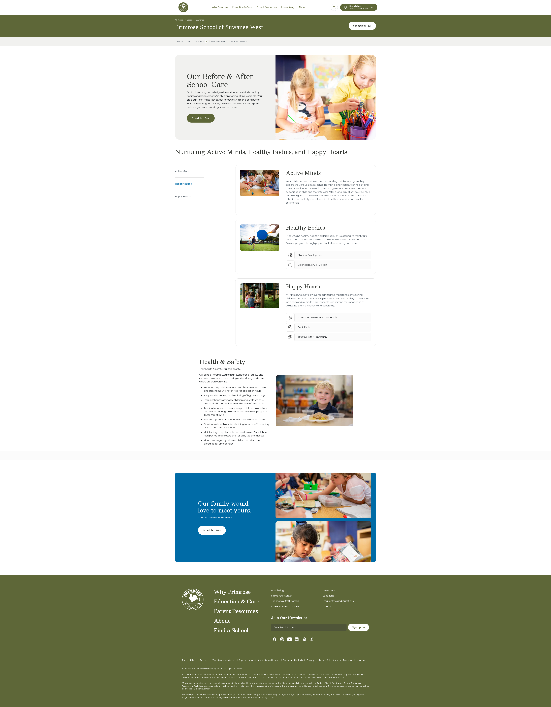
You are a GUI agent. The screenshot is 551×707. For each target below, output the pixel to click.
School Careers (239, 41)
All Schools (180, 20)
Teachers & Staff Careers (285, 601)
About (222, 620)
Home (180, 41)
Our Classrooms (195, 41)
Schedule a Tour (362, 25)
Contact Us (329, 606)
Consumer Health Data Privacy (298, 660)
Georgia (190, 20)
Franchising (277, 590)
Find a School (231, 630)
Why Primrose (232, 591)
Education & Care (236, 601)
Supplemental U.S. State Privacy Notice (258, 660)
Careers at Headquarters (285, 606)
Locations (328, 595)
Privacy (203, 660)
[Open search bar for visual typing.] (334, 7)
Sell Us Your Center (281, 595)
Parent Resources (236, 611)
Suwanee (200, 20)
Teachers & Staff (219, 41)
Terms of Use (188, 660)
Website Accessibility (223, 660)
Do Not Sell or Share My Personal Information (342, 660)
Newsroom (329, 590)
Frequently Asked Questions (338, 601)
